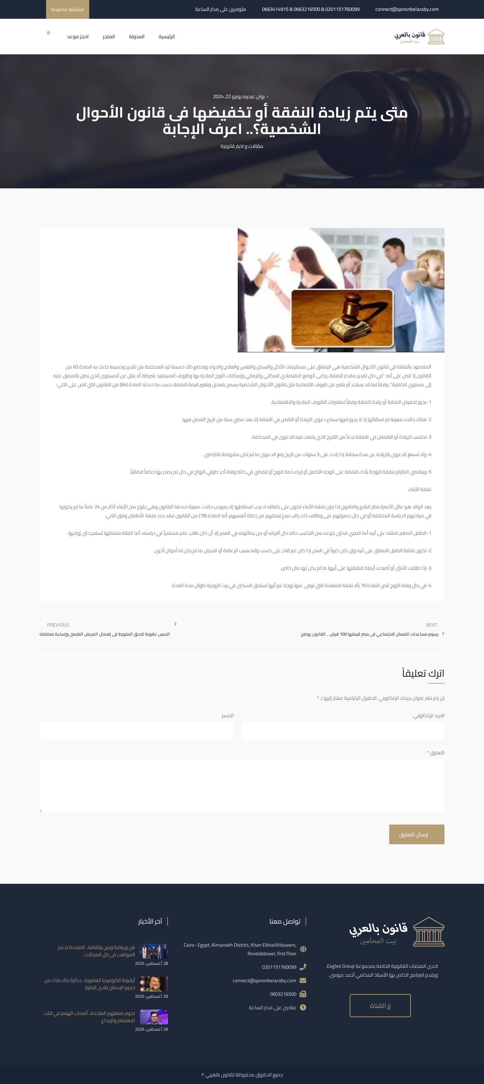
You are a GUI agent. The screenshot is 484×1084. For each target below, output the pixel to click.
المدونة (137, 36)
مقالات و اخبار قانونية (242, 146)
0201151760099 (279, 967)
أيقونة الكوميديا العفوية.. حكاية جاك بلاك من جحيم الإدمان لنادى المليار (89, 983)
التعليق (435, 752)
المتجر (109, 36)
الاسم (228, 715)
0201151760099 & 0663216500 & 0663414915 (311, 9)
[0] (42, 36)
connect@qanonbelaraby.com (407, 9)
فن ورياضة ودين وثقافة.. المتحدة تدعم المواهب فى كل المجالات (96, 950)
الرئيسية (167, 36)
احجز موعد (78, 36)
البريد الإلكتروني (428, 715)
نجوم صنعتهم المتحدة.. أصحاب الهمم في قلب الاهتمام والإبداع (89, 1016)
